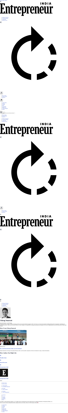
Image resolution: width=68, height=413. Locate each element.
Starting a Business (5, 17)
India (3, 105)
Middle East (4, 107)
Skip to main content (3, 0)
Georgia (3, 104)
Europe (3, 109)
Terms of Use (4, 382)
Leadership (4, 19)
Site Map (3, 388)
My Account (4, 95)
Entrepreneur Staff (4, 378)
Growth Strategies (5, 18)
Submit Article (4, 96)
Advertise (3, 391)
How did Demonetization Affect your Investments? (11, 348)
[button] (34, 214)
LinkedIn (3, 396)
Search (1, 111)
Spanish (3, 103)
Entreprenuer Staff (4, 367)
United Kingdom (5, 108)
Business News (4, 20)
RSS (3, 399)
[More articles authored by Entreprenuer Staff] (0, 365)
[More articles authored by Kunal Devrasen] (0, 360)
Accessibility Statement (6, 386)
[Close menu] (0, 301)
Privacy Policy (4, 383)
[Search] (1, 22)
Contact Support (5, 389)
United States (4, 102)
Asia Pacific (4, 106)
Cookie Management (5, 392)
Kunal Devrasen (3, 362)
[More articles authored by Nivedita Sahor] (0, 355)
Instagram (3, 398)
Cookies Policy (4, 385)
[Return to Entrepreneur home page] (26, 15)
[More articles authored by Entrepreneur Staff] (4, 376)
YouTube (3, 397)
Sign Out (3, 97)
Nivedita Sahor (3, 357)
